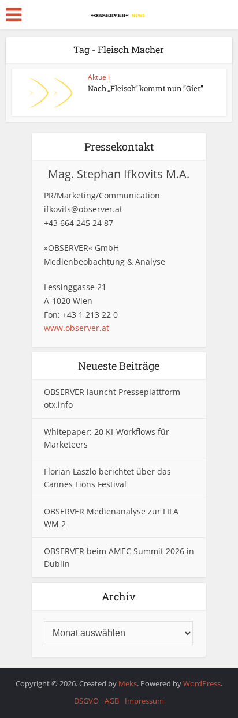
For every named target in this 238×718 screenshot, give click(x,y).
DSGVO (86, 701)
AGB (112, 701)
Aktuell (99, 77)
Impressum (144, 701)
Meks (127, 683)
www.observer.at (76, 327)
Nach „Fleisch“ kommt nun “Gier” (145, 88)
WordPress (202, 683)
